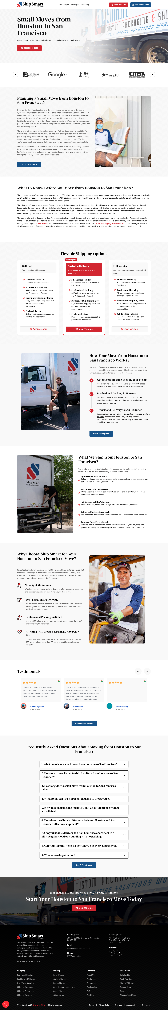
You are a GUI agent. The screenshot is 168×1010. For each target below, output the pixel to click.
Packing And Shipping (26, 979)
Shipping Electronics (25, 991)
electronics (43, 223)
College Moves (59, 979)
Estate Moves (59, 983)
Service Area (125, 987)
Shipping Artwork (24, 995)
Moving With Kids (127, 983)
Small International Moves (64, 987)
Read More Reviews (84, 723)
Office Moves (58, 995)
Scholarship (125, 975)
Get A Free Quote (29, 164)
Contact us (91, 983)
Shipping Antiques (25, 987)
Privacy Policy (106, 1005)
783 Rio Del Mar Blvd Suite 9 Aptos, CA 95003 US (83, 939)
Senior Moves (58, 991)
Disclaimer (146, 1005)
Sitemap (120, 1005)
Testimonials (92, 987)
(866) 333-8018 (74, 956)
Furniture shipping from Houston (109, 223)
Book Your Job (126, 979)
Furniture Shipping (25, 975)
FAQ (88, 991)
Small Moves (58, 975)
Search (123, 991)
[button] (15, 74)
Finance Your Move (128, 995)
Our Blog (90, 995)
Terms (93, 1005)
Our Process (92, 979)
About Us (91, 975)
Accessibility (133, 1005)
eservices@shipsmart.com (78, 948)
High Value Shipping (25, 983)
